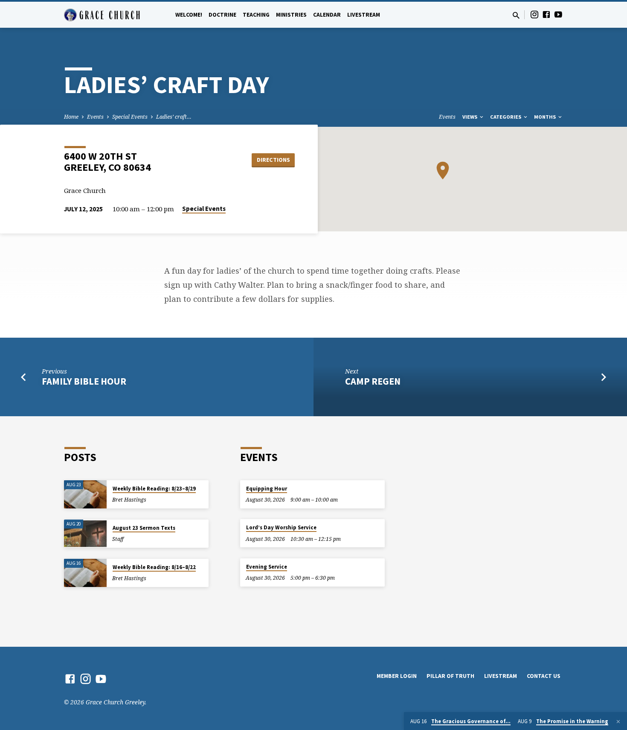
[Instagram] (534, 14)
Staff (118, 539)
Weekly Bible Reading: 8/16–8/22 (154, 567)
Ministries (291, 14)
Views (470, 117)
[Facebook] (546, 14)
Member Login (397, 676)
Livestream (363, 14)
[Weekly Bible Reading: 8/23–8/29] (85, 494)
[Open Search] (516, 15)
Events (95, 116)
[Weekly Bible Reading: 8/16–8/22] (85, 573)
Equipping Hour (266, 488)
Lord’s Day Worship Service (281, 527)
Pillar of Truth (450, 676)
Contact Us (543, 676)
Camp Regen (373, 381)
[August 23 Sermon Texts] (85, 534)
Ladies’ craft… (174, 116)
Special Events (130, 116)
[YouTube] (558, 14)
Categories (506, 117)
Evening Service (266, 566)
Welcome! (188, 14)
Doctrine (222, 14)
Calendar (327, 14)
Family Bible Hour (84, 381)
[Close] (618, 721)
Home (71, 116)
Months (545, 117)
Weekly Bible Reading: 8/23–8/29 (154, 488)
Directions (273, 160)
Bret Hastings (129, 499)
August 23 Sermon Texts (144, 527)
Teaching (256, 14)
